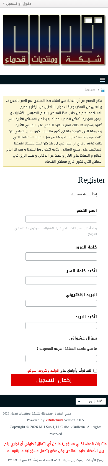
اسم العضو (86, 210)
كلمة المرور (86, 247)
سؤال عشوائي (83, 338)
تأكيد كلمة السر (81, 271)
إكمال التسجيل (54, 380)
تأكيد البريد (86, 317)
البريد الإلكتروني (81, 295)
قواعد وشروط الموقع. (43, 370)
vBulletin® (54, 419)
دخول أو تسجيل (18, 4)
